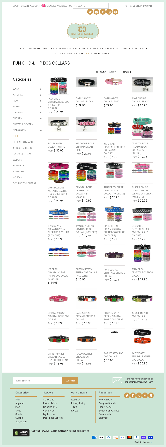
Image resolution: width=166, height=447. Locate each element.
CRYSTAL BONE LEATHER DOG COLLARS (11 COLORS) (84, 192)
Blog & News (105, 407)
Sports (97, 48)
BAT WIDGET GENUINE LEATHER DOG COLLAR (141, 356)
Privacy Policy (78, 403)
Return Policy (50, 403)
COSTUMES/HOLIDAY (36, 48)
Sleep (85, 48)
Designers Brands (23, 142)
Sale (15, 136)
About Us (76, 399)
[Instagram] (109, 12)
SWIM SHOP (19, 171)
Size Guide (48, 399)
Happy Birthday (22, 154)
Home (22, 48)
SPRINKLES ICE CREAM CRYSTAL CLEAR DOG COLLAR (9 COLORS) (114, 231)
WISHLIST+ (106, 53)
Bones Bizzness (80, 430)
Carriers (110, 48)
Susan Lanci (138, 48)
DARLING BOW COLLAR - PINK (111, 100)
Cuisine (124, 48)
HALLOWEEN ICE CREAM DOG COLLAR (84, 356)
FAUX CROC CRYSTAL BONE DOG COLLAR (142, 272)
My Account (49, 414)
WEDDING (18, 159)
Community (105, 414)
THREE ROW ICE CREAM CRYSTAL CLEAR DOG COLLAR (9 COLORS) (142, 192)
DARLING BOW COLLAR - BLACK (84, 100)
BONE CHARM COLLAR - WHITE (56, 145)
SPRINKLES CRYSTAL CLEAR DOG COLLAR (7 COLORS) (140, 231)
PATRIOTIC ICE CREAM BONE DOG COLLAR (85, 316)
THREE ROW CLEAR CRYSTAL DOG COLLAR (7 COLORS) (114, 190)
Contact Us (48, 410)
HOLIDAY (17, 177)
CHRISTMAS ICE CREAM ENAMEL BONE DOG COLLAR (58, 356)
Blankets (18, 165)
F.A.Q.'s (74, 410)
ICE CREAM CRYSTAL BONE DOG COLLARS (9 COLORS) (114, 149)
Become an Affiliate (109, 410)
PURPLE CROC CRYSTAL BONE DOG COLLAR (114, 272)
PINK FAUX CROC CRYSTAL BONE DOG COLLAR (58, 316)
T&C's (74, 407)
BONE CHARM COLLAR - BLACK (140, 100)
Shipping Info (50, 407)
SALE (86, 53)
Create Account (31, 6)
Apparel (64, 48)
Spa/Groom (74, 53)
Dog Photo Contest (24, 183)
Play (75, 48)
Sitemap (103, 418)
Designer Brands (107, 403)
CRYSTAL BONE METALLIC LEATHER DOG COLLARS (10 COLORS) (58, 192)
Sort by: (112, 71)
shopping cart (138, 6)
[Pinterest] (115, 12)
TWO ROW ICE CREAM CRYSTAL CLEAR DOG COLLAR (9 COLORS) (58, 231)
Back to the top (142, 442)
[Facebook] (96, 12)
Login (16, 6)
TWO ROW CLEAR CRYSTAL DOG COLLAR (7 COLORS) (86, 229)
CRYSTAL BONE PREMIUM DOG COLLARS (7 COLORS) (140, 148)
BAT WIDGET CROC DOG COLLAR (113, 355)
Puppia (59, 53)
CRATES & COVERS (23, 124)
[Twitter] (90, 12)
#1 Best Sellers (22, 148)
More (94, 53)
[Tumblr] (102, 12)
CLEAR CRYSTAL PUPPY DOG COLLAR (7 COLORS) (86, 272)
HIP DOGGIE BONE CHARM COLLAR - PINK (85, 146)
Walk (51, 48)
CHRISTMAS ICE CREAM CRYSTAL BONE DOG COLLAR (114, 316)
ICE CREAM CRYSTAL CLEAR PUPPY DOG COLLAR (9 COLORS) (58, 274)
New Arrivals (105, 399)
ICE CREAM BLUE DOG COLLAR (140, 315)
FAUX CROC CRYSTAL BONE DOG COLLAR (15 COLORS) (58, 103)
